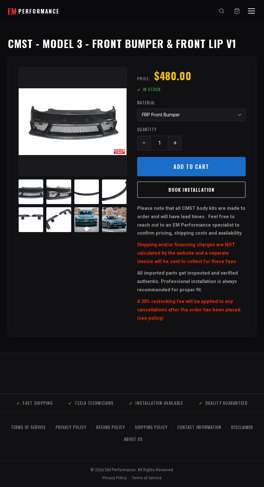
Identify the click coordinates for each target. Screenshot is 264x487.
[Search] (221, 11)
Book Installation (191, 189)
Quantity (146, 129)
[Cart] (237, 11)
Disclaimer (242, 427)
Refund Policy (110, 427)
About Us (133, 439)
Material (146, 103)
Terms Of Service (28, 427)
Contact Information (199, 427)
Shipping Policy (151, 427)
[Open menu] (251, 11)
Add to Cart (191, 166)
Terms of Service (147, 478)
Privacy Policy (71, 427)
